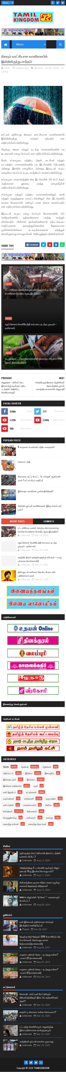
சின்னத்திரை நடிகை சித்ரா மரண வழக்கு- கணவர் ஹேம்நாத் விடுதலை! (40, 884)
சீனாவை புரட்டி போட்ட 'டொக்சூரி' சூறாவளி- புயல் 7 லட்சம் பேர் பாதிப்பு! (39, 478)
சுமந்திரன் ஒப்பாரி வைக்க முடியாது (36, 1041)
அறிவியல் (47, 766)
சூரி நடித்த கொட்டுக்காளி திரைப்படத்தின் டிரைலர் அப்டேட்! (40, 854)
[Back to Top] (41, 1063)
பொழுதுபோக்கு (10, 817)
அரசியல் (25, 766)
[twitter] (58, 3)
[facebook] (53, 3)
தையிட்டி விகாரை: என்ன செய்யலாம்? (38, 1012)
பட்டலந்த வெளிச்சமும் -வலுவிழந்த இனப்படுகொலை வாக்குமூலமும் (36, 1028)
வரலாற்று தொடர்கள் (37, 823)
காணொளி (29, 798)
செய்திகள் (7, 811)
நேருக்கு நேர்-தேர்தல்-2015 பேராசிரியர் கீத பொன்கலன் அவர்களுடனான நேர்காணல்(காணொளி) (40, 940)
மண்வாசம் (31, 817)
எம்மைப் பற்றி (24, 461)
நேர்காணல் (32, 811)
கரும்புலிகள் (8, 798)
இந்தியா (28, 773)
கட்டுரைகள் (31, 792)
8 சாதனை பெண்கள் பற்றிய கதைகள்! (36, 447)
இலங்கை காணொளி (12, 785)
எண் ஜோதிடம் (9, 792)
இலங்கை (38, 67)
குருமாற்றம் (51, 798)
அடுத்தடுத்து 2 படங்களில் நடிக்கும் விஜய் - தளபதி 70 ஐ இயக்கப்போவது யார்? (40, 869)
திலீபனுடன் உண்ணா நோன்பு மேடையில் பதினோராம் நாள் (37, 573)
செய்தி (48, 67)
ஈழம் (36, 785)
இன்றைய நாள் (9, 779)
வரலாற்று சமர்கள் (11, 823)
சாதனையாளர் (29, 804)
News (56, 67)
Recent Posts (17, 521)
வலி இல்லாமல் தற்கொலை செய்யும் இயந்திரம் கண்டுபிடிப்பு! (36, 923)
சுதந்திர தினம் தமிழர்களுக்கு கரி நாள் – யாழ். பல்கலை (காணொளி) (40, 559)
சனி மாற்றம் (8, 804)
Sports (6, 766)
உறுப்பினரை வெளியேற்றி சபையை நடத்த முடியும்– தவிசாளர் (31, 326)
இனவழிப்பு (49, 773)
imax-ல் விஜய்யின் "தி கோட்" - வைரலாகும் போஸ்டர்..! (40, 899)
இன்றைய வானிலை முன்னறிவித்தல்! (35, 491)
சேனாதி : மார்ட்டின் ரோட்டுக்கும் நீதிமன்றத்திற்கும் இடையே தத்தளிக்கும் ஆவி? (39, 997)
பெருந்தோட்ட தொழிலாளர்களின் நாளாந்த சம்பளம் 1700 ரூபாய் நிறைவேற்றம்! (33, 360)
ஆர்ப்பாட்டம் (8, 773)
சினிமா (48, 804)
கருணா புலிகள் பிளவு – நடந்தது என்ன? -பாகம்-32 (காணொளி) (39, 956)
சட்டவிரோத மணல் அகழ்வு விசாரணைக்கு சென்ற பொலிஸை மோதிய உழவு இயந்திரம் (31, 291)
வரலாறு (49, 817)
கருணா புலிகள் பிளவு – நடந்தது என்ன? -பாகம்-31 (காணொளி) (39, 971)
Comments (48, 521)
